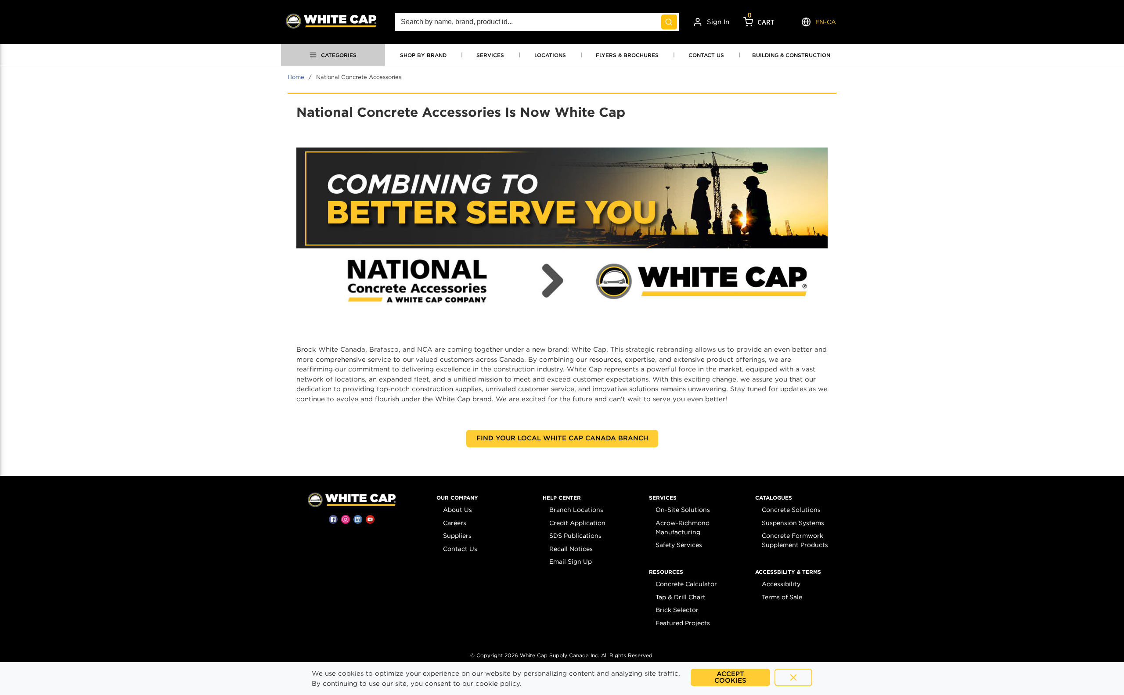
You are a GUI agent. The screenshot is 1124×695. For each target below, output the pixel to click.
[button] (457, 498)
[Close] (793, 677)
